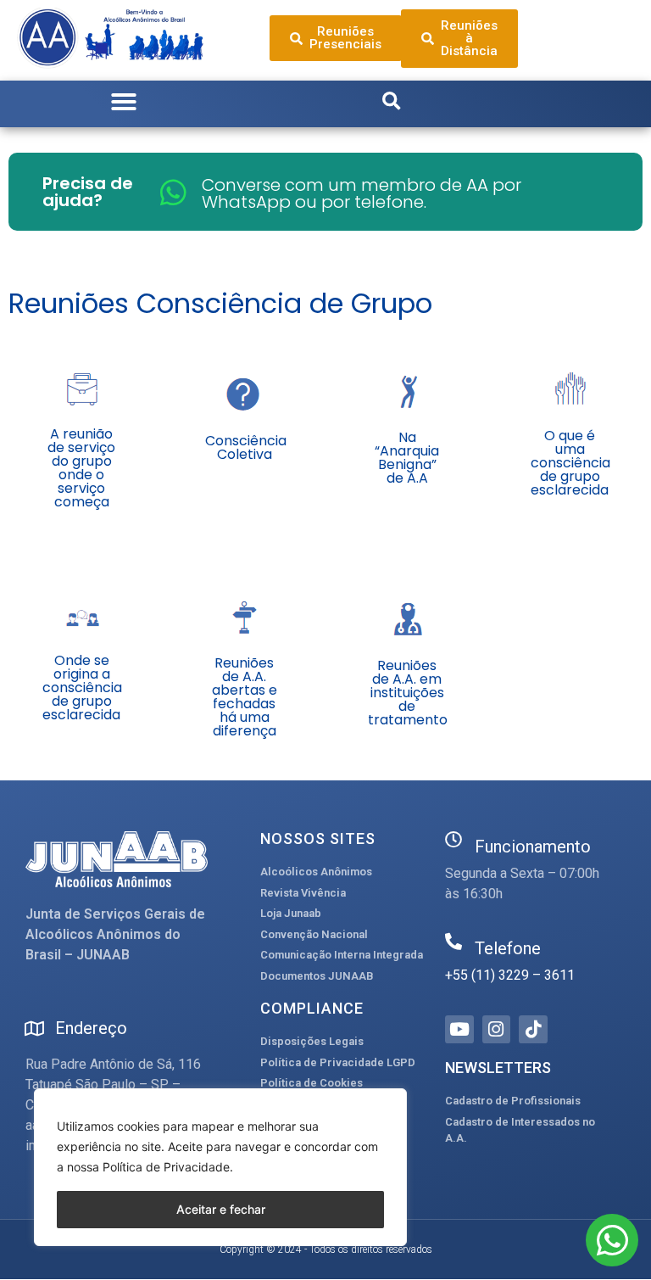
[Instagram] (496, 1029)
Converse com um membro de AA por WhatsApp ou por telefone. (361, 193)
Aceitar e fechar (220, 1209)
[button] (123, 101)
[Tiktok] (533, 1029)
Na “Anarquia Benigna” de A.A (407, 458)
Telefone (508, 948)
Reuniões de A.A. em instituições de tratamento (408, 692)
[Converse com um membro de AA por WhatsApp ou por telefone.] (173, 192)
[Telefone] (453, 941)
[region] (220, 1167)
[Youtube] (459, 1029)
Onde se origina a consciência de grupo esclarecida (82, 687)
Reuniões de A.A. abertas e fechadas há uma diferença (244, 697)
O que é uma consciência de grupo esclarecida (570, 463)
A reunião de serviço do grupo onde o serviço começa (81, 467)
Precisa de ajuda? (87, 191)
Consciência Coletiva (246, 447)
